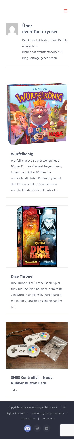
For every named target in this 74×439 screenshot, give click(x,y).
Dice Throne (21, 276)
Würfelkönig (22, 153)
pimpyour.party (54, 413)
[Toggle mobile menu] (66, 11)
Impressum (48, 418)
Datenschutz (28, 418)
